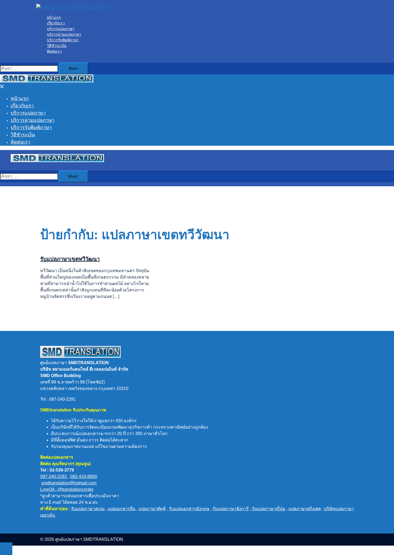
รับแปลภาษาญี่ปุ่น (268, 508)
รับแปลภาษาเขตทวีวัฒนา (70, 259)
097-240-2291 (53, 476)
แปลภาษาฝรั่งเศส (304, 508)
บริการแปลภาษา (60, 29)
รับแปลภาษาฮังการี (231, 508)
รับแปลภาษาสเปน (88, 508)
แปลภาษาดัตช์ (152, 508)
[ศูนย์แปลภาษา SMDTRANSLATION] (72, 7)
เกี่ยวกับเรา (56, 23)
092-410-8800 (83, 476)
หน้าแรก (54, 17)
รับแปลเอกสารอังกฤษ (189, 508)
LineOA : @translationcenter (67, 489)
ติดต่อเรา (54, 51)
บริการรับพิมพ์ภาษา (63, 40)
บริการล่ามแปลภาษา (64, 34)
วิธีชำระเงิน (56, 45)
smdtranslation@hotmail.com (68, 483)
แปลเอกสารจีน (121, 508)
